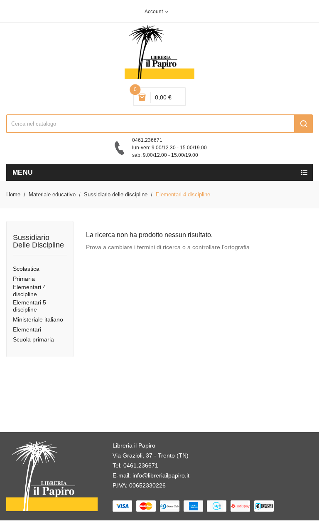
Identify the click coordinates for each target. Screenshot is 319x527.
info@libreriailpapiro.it (161, 475)
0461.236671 (140, 465)
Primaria (24, 278)
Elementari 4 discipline (29, 290)
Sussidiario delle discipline (38, 241)
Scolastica (26, 268)
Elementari (27, 329)
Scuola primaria (33, 339)
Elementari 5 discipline (29, 306)
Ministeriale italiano (38, 319)
